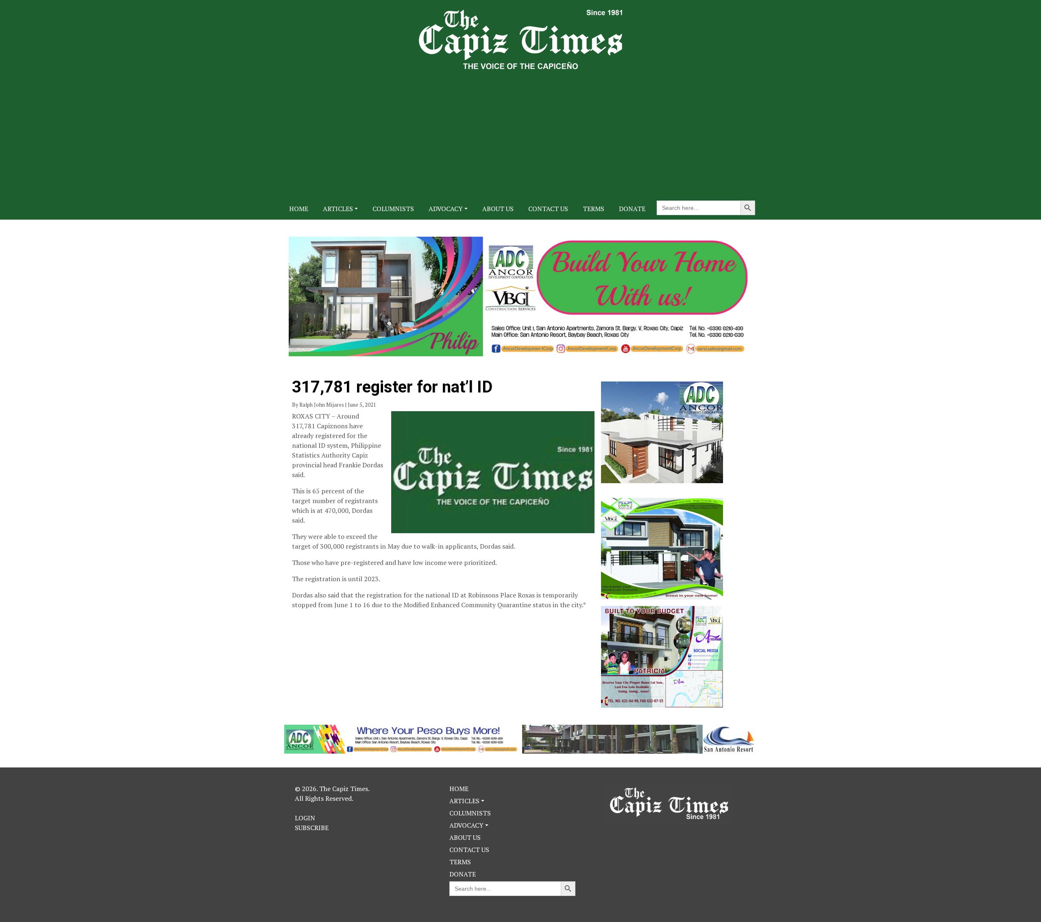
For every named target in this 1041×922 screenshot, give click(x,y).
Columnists (393, 208)
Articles (338, 208)
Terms (593, 208)
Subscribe (312, 827)
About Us (498, 208)
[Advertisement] (520, 130)
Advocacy (446, 208)
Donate (632, 208)
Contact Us (548, 208)
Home (298, 208)
